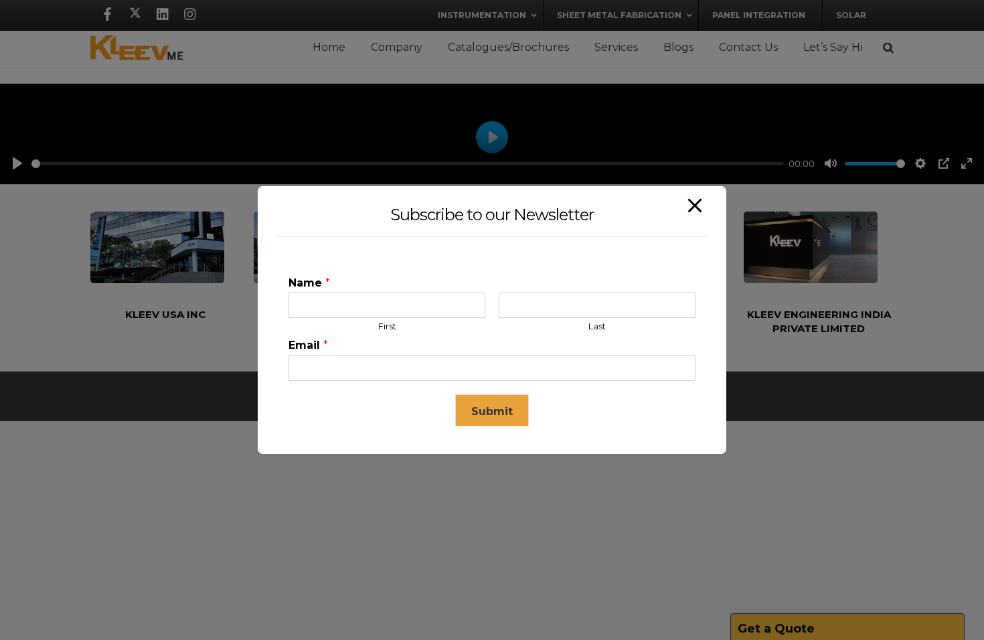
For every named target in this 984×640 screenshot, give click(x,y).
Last (597, 326)
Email (308, 345)
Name (309, 282)
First (387, 326)
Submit (492, 411)
